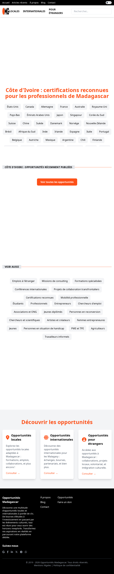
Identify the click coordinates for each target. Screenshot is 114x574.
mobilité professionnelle (74, 297)
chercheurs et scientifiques (24, 320)
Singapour (76, 115)
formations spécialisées (88, 281)
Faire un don (65, 502)
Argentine (67, 140)
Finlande (97, 140)
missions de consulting (55, 281)
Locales (14, 11)
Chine (26, 123)
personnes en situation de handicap (44, 328)
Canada (30, 106)
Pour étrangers (56, 11)
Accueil (6, 2)
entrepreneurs (62, 303)
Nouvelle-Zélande (96, 123)
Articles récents (19, 2)
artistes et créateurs (58, 320)
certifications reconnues (40, 297)
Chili (83, 140)
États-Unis (12, 106)
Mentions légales (42, 565)
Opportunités (65, 497)
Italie (89, 131)
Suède (39, 123)
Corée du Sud (96, 115)
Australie (80, 106)
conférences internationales (31, 289)
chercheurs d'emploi (89, 303)
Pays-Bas (15, 115)
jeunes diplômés (53, 311)
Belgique (17, 140)
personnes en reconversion (84, 311)
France (64, 106)
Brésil (8, 131)
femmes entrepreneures (91, 320)
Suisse (12, 123)
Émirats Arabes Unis (38, 115)
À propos (34, 2)
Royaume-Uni (99, 106)
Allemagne (47, 106)
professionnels (39, 303)
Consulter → (13, 473)
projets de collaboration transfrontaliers (76, 289)
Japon (60, 115)
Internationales (34, 11)
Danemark (56, 123)
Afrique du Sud (27, 131)
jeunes (13, 328)
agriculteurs (98, 328)
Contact (51, 2)
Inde (45, 131)
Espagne (74, 131)
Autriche (33, 140)
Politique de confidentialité (66, 565)
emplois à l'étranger (23, 281)
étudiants (18, 303)
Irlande (59, 131)
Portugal (104, 131)
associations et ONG (25, 311)
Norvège (74, 123)
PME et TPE (77, 328)
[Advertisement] (57, 47)
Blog (43, 2)
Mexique (50, 140)
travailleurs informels (57, 336)
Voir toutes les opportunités (57, 182)
